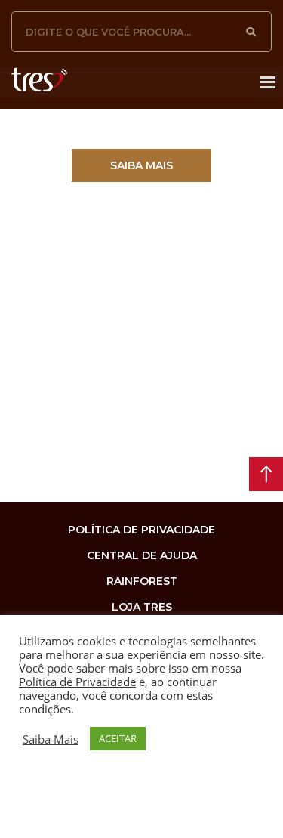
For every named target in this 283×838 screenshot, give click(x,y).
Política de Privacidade (77, 681)
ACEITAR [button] (118, 738)
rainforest (141, 581)
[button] (141, 165)
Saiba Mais (50, 739)
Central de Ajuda (142, 555)
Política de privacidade (141, 530)
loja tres (142, 607)
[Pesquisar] (251, 32)
